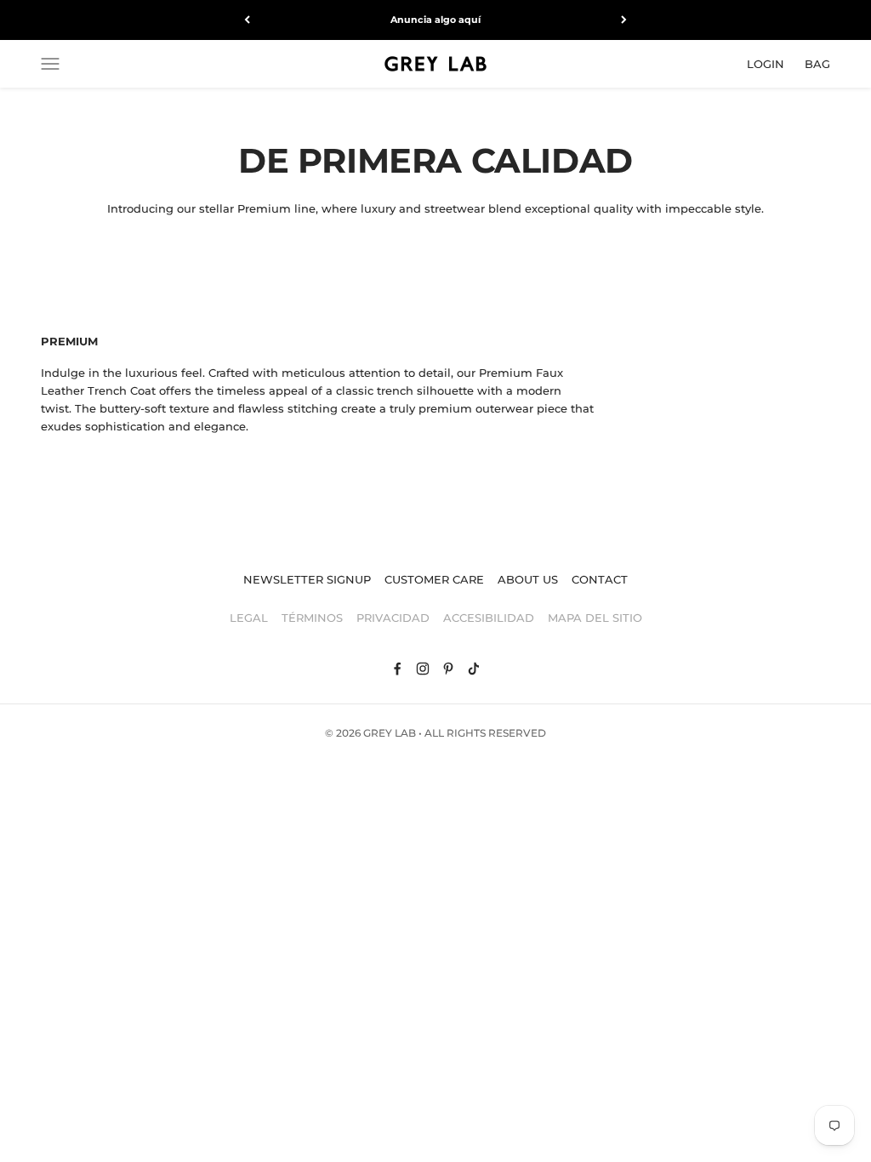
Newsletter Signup (307, 579)
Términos (312, 617)
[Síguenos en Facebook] (397, 668)
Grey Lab (389, 732)
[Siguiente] (624, 20)
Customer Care (434, 579)
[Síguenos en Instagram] (422, 668)
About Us (528, 579)
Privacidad (393, 617)
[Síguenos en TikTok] (473, 668)
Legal (249, 617)
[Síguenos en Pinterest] (448, 668)
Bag (817, 63)
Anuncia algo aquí (435, 20)
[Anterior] (247, 20)
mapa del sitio (595, 617)
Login (765, 63)
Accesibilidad (488, 617)
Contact (600, 579)
